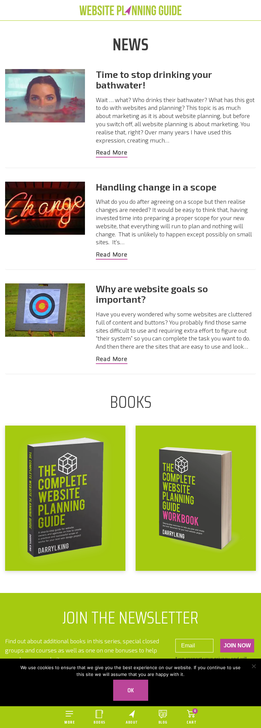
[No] (253, 666)
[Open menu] (69, 717)
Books (99, 722)
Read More (111, 153)
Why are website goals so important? (152, 294)
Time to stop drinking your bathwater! (154, 79)
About (132, 722)
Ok (130, 690)
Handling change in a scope (156, 187)
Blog (163, 722)
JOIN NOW (237, 645)
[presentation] (45, 95)
